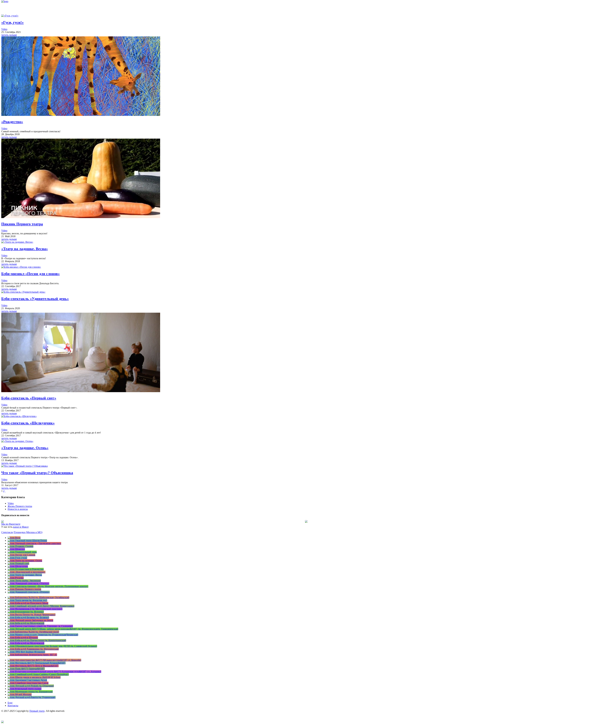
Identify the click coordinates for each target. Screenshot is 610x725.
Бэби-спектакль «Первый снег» (28, 398)
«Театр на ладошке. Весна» (24, 249)
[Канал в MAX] (2, 722)
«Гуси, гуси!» (12, 22)
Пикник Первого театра (22, 224)
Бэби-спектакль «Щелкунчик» (28, 423)
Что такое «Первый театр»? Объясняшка (37, 473)
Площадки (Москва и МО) (28, 532)
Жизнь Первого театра (20, 506)
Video (4, 29)
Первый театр (36, 711)
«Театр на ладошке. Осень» (24, 448)
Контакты (13, 705)
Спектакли (7, 532)
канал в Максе (21, 527)
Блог (10, 702)
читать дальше (9, 35)
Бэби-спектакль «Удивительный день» (35, 299)
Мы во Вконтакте (10, 524)
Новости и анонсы (18, 509)
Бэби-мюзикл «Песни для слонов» (30, 274)
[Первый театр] (4, 1)
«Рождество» (12, 122)
